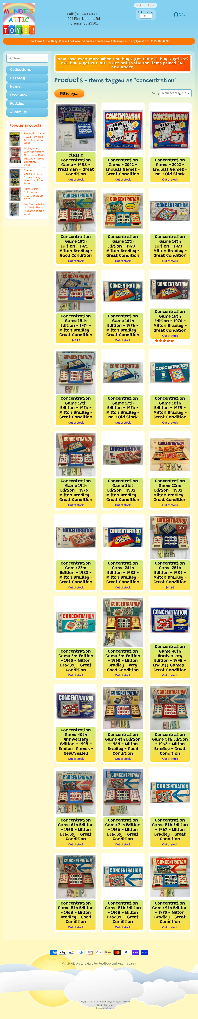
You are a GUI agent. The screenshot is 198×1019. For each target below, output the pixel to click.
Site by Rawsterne (105, 1005)
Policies (17, 104)
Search (131, 963)
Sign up (151, 5)
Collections (20, 70)
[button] (164, 341)
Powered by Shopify (105, 1008)
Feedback (19, 95)
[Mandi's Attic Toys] (19, 19)
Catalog (17, 78)
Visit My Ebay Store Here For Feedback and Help (92, 963)
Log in (139, 5)
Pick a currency (146, 12)
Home (15, 87)
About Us (18, 112)
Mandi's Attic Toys (104, 1001)
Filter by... (69, 94)
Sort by (155, 93)
